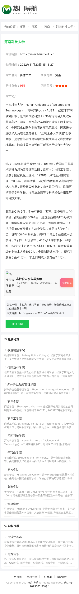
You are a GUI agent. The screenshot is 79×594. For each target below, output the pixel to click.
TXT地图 (47, 576)
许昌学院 (13, 504)
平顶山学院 (14, 452)
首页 (22, 26)
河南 (47, 26)
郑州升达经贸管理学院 (21, 384)
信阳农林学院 (16, 367)
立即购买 (67, 282)
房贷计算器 (14, 537)
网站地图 (62, 576)
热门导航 (33, 582)
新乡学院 (13, 469)
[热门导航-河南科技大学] (20, 14)
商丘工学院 (14, 418)
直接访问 (17, 324)
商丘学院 (13, 401)
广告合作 (17, 576)
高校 (35, 26)
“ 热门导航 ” (34, 304)
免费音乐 (13, 554)
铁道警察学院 (16, 350)
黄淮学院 (13, 486)
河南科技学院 (16, 435)
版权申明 (32, 576)
